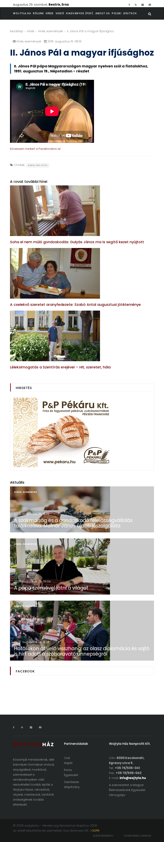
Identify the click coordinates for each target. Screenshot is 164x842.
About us (102, 13)
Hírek (50, 13)
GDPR (95, 830)
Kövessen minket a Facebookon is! (35, 149)
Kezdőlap (16, 31)
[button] (39, 13)
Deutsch (130, 13)
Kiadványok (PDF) (79, 13)
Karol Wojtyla (37, 165)
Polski (116, 13)
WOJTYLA (33, 744)
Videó (60, 13)
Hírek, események (50, 31)
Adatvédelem (103, 835)
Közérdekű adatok (137, 835)
